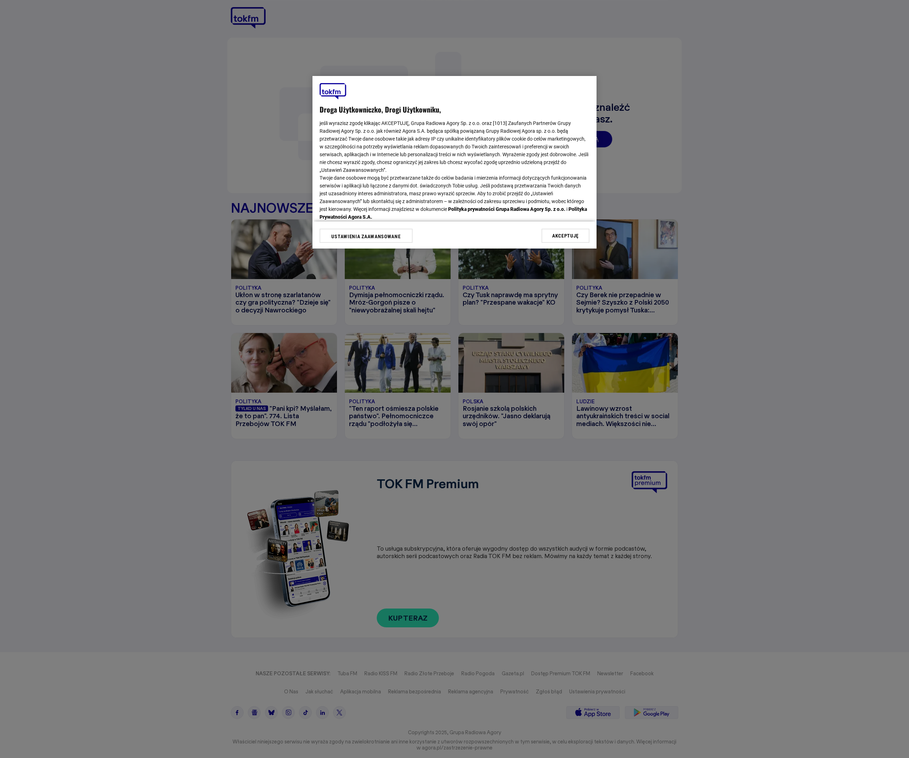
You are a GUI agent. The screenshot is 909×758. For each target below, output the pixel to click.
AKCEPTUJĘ (565, 235)
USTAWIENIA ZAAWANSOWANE (366, 236)
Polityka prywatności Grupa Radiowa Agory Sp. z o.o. (506, 209)
